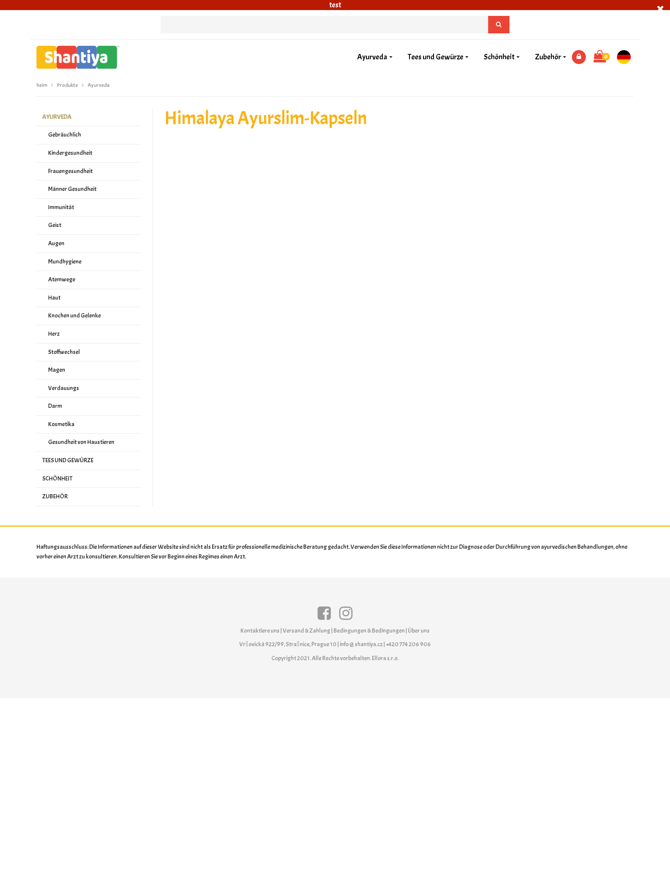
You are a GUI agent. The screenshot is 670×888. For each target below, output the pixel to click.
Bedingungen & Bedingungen (369, 631)
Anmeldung (579, 57)
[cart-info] (600, 57)
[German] (627, 57)
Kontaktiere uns (260, 631)
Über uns (419, 631)
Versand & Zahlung (306, 631)
